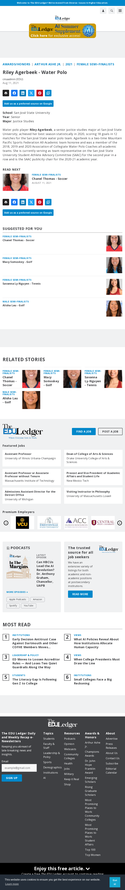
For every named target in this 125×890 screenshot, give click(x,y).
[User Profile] (103, 10)
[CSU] (105, 522)
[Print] (6, 93)
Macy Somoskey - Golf (17, 262)
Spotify (13, 605)
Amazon (37, 599)
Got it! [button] (115, 882)
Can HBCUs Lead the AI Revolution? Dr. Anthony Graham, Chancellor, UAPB (45, 573)
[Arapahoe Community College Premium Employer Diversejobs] (25, 522)
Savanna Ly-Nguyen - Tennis (22, 283)
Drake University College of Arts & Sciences (88, 460)
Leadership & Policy (25, 655)
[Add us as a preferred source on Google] (48, 93)
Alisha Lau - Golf (14, 305)
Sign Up (12, 778)
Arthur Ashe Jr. (48, 64)
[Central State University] (51, 522)
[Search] (111, 10)
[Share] (14, 93)
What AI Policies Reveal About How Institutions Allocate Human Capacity (96, 643)
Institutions (21, 635)
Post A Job (110, 431)
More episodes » (17, 591)
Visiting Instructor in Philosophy (88, 491)
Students (18, 675)
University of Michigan (19, 499)
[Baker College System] (78, 522)
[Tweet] (31, 93)
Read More (80, 594)
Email (5, 761)
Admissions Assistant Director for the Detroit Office (30, 493)
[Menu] (120, 10)
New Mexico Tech (78, 480)
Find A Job (83, 431)
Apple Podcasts (17, 599)
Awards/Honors (16, 64)
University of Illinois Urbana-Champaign (30, 458)
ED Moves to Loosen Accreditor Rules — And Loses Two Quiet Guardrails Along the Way (36, 663)
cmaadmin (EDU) (13, 79)
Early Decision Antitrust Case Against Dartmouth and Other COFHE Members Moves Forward (35, 643)
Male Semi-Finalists (16, 301)
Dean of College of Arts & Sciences (90, 454)
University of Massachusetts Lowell (89, 496)
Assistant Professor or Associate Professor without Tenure (27, 474)
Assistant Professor (18, 454)
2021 (68, 64)
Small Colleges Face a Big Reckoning (93, 681)
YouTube (29, 605)
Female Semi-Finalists (95, 64)
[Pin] (39, 93)
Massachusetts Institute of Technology (29, 480)
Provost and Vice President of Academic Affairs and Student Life (93, 474)
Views (77, 635)
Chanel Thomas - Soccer (50, 179)
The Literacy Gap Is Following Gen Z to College (34, 681)
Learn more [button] (12, 884)
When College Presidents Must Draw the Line (97, 661)
